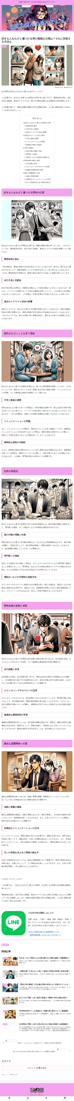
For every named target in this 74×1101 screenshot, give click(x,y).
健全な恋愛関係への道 (32, 173)
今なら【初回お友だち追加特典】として (43, 932)
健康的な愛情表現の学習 (34, 170)
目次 (34, 118)
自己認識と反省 (31, 163)
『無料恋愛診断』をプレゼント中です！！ (44, 935)
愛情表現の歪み (31, 126)
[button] (68, 583)
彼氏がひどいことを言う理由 (34, 135)
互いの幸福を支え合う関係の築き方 (38, 182)
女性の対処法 (29, 148)
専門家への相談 (31, 154)
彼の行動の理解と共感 (34, 151)
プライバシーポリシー (37, 1095)
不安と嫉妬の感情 (32, 138)
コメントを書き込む (37, 1068)
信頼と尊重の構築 (32, 176)
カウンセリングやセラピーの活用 (37, 166)
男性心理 (6, 944)
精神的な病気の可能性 (34, 145)
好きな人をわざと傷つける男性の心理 (37, 123)
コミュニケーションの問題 (35, 141)
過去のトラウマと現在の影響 (36, 132)
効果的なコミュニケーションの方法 (38, 179)
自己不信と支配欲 (32, 129)
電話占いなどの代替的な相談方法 (37, 157)
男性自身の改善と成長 (32, 160)
